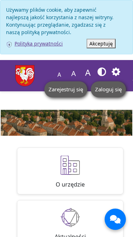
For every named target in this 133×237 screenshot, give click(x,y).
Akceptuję (101, 43)
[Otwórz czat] (115, 219)
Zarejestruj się (66, 89)
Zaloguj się (108, 89)
